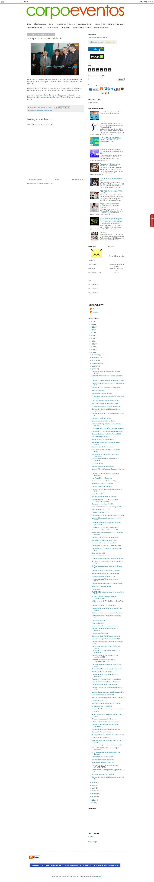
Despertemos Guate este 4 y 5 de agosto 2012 (107, 507)
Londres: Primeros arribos (100, 556)
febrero (94, 794)
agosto (94, 366)
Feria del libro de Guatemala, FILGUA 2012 (106, 401)
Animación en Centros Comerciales (103, 774)
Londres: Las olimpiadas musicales (103, 421)
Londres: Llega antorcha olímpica (103, 466)
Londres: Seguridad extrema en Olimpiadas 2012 (108, 692)
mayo (94, 785)
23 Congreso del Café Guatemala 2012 (105, 403)
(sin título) (103, 233)
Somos (51, 24)
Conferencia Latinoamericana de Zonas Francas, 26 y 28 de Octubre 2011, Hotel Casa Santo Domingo (111, 220)
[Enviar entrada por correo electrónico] (55, 107)
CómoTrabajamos (40, 24)
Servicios (72, 24)
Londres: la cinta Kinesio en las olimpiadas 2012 (108, 380)
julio (93, 369)
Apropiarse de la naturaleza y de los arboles (106, 679)
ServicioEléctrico (108, 24)
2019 (92, 333)
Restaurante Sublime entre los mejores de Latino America (110, 165)
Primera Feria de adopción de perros (104, 719)
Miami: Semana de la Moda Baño (103, 439)
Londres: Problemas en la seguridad (104, 605)
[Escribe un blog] (61, 107)
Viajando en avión (98, 700)
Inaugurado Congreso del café (43, 110)
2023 (92, 327)
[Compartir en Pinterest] (68, 107)
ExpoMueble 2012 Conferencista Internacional (107, 431)
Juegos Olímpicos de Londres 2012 (103, 760)
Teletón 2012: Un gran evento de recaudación (107, 669)
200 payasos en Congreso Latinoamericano (106, 546)
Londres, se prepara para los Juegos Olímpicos (107, 745)
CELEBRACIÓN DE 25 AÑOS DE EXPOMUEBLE (108, 428)
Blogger (98, 876)
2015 (92, 344)
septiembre (96, 363)
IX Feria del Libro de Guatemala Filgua (104, 481)
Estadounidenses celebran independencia (106, 729)
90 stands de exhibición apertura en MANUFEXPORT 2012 (104, 660)
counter (90, 836)
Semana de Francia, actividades (102, 732)
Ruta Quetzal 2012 (98, 623)
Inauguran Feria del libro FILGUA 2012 (104, 497)
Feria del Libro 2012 (98, 390)
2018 (92, 335)
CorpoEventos (61, 24)
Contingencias (65, 27)
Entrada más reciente (35, 180)
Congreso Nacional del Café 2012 (103, 504)
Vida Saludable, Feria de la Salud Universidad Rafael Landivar (111, 112)
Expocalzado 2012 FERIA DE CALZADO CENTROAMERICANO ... (105, 500)
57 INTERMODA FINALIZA (100, 437)
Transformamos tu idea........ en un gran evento (42, 27)
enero (94, 796)
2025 (92, 321)
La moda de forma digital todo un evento (105, 684)
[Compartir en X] (64, 107)
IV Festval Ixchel (97, 463)
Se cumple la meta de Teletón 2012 (103, 576)
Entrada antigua (77, 180)
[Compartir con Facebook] (66, 107)
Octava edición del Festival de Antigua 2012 (106, 434)
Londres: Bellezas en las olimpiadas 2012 (105, 537)
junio (94, 782)
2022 (92, 330)
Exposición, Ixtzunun (99, 620)
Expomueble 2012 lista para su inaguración (106, 388)
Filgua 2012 (96, 589)
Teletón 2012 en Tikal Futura (101, 586)
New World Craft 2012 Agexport (102, 484)
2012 (92, 352)
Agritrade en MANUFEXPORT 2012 (103, 762)
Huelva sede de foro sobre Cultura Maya (105, 527)
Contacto (120, 24)
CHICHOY (95, 712)
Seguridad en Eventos (101, 27)
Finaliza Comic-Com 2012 (100, 512)
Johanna (95, 312)
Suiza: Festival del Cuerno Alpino (103, 447)
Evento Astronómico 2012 (100, 633)
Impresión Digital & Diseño (82, 27)
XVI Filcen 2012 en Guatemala (102, 478)
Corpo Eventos (97, 309)
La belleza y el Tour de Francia (102, 486)
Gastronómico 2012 (98, 553)
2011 (92, 800)
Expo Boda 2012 (97, 494)
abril (94, 788)
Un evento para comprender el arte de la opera (107, 558)
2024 (92, 324)
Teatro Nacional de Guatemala (102, 672)
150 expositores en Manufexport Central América (108, 735)
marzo (94, 791)
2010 (92, 803)
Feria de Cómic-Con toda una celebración (105, 682)
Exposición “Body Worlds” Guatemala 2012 (106, 636)
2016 (92, 341)
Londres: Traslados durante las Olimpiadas (106, 570)
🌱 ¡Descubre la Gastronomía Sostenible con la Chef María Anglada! (109, 205)
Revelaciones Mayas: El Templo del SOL (105, 530)
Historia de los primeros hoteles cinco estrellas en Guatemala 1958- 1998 (111, 151)
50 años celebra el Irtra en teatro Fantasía (105, 722)
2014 (92, 347)
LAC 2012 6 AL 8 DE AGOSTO (102, 706)
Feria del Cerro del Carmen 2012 (103, 695)
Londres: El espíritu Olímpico (101, 418)
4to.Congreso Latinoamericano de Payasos (106, 703)
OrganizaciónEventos (85, 24)
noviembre (96, 358)
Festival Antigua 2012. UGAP (101, 509)
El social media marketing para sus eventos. (106, 406)
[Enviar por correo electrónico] (59, 107)
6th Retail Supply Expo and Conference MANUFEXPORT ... (105, 766)
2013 (92, 349)
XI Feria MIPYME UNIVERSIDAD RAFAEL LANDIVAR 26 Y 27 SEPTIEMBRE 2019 (111, 139)
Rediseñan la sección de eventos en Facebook (107, 613)
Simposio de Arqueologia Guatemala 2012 (106, 639)
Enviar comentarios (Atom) (45, 183)
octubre (95, 360)
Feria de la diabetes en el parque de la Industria (107, 697)
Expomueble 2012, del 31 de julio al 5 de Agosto (108, 515)
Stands (97, 24)
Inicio (29, 24)
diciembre (95, 355)
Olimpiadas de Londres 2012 (101, 737)
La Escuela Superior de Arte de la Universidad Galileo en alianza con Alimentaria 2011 (111, 125)
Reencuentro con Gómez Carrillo (103, 757)
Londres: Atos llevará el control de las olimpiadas (108, 709)
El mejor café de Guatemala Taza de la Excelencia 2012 (104, 597)
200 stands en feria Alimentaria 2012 (104, 540)
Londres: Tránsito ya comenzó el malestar (105, 626)
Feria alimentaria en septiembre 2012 (104, 543)
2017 (92, 338)
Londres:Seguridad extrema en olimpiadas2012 (107, 583)
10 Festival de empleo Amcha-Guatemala (105, 573)
